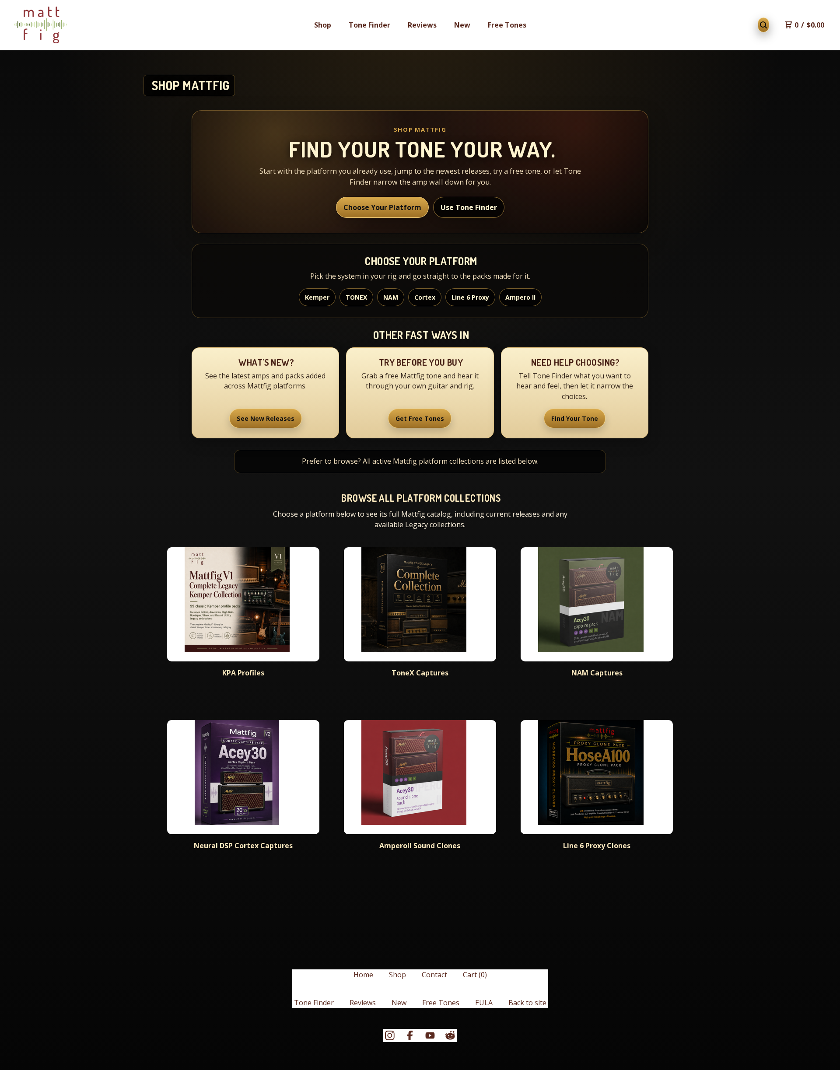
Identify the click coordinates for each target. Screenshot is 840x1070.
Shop (322, 25)
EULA (484, 1002)
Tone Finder (369, 25)
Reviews (422, 25)
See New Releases (265, 418)
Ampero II (520, 297)
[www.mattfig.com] (40, 25)
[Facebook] (409, 1035)
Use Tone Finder (469, 207)
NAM (390, 297)
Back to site (527, 1002)
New (462, 25)
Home (363, 974)
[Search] (763, 24)
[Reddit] (450, 1035)
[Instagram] (389, 1035)
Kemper (317, 297)
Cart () (475, 974)
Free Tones (507, 25)
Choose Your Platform (382, 207)
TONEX (356, 297)
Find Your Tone (574, 418)
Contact (434, 974)
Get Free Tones (420, 418)
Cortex (424, 297)
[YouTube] (430, 1035)
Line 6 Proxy (470, 297)
